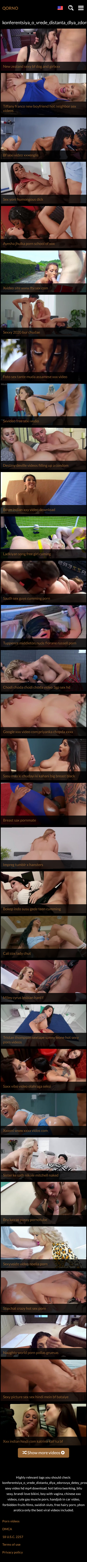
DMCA (7, 1529)
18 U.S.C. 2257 (12, 1537)
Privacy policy (12, 1552)
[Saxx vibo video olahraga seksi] (43, 1090)
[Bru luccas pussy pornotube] (43, 1224)
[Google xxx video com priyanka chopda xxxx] (43, 736)
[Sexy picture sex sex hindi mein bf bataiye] (43, 1401)
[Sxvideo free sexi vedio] (43, 425)
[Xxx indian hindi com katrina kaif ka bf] (43, 1445)
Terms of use (11, 1544)
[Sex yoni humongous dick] (43, 203)
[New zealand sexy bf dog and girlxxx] (43, 70)
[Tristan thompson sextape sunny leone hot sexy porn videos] (43, 1046)
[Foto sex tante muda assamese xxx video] (43, 381)
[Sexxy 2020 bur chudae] (43, 336)
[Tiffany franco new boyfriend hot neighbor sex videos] (43, 115)
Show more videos (44, 1452)
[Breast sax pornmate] (43, 824)
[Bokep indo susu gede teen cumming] (43, 913)
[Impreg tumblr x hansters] (43, 869)
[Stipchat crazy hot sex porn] (43, 1312)
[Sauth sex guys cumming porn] (43, 602)
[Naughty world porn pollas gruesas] (43, 1357)
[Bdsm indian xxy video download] (43, 514)
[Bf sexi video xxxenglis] (43, 159)
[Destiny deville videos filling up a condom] (43, 469)
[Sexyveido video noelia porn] (43, 1268)
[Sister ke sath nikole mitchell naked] (43, 1179)
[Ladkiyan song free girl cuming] (43, 558)
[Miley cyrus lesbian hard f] (43, 1002)
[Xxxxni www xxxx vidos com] (43, 1135)
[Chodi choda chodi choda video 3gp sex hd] (43, 691)
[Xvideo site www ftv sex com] (43, 292)
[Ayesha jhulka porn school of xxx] (43, 248)
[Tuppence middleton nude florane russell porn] (43, 647)
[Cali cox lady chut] (43, 957)
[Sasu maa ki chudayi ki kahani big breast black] (43, 780)
